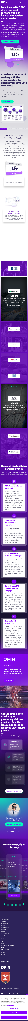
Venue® (3, 935)
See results (8, 680)
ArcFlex (3, 931)
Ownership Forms (5, 933)
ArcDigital (3, 929)
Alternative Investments (7, 945)
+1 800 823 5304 (15, 832)
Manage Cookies (14, 1008)
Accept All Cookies (14, 1017)
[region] (14, 268)
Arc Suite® (3, 921)
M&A (2, 943)
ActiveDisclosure (5, 919)
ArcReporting (4, 923)
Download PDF (7, 101)
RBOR (2, 947)
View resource (14, 895)
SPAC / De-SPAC (5, 949)
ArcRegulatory (5, 927)
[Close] (26, 996)
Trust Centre (4, 955)
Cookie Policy (10, 1005)
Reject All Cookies (14, 1012)
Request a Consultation (10, 41)
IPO (2, 941)
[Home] (5, 2)
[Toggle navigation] (25, 2)
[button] (4, 904)
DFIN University (5, 952)
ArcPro (3, 925)
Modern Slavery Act (6, 961)
